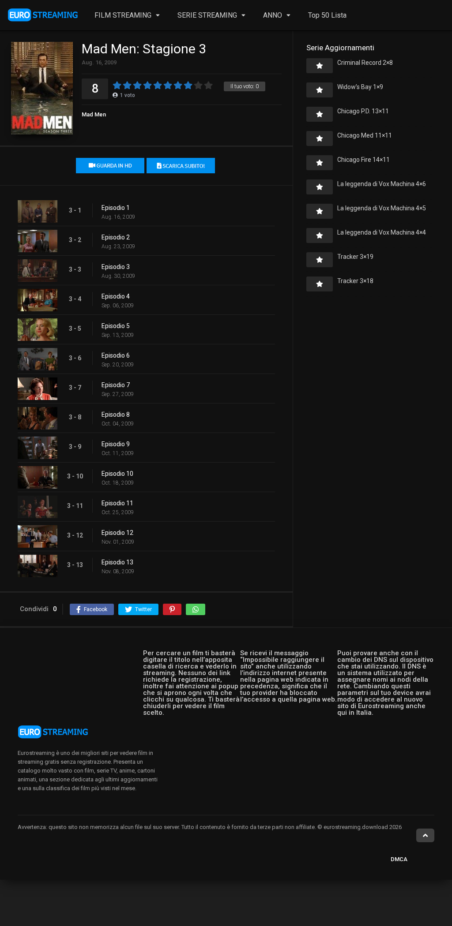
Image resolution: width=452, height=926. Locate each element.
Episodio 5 (116, 325)
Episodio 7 (116, 384)
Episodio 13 (117, 562)
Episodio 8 (116, 414)
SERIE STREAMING (207, 15)
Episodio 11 (117, 503)
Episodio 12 (117, 532)
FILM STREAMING (122, 15)
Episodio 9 (116, 444)
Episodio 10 (117, 473)
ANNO (272, 15)
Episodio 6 (116, 355)
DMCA (399, 859)
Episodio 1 (116, 207)
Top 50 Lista (327, 15)
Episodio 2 (116, 237)
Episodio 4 (116, 296)
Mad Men (94, 114)
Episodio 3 (116, 266)
